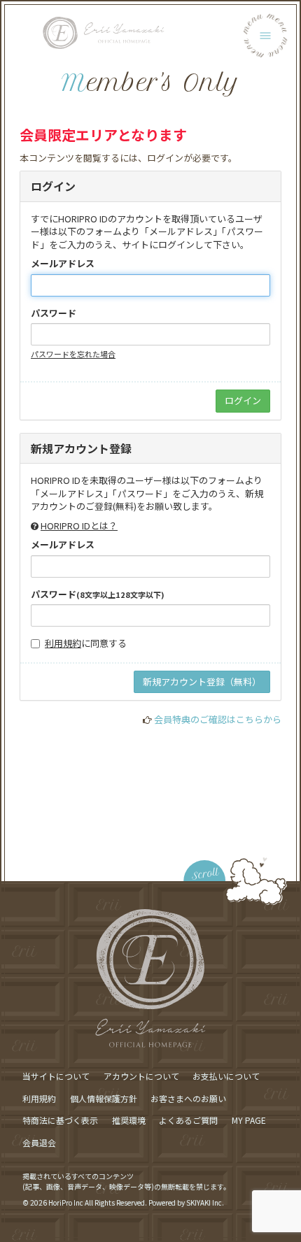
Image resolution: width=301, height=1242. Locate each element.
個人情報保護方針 (103, 1098)
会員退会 (39, 1142)
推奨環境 (129, 1120)
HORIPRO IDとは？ (79, 525)
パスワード (53, 313)
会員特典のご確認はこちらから (217, 719)
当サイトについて (56, 1076)
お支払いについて (226, 1076)
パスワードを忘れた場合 (73, 353)
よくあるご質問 (188, 1120)
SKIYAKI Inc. (205, 1202)
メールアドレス (62, 263)
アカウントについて (141, 1076)
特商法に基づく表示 (60, 1120)
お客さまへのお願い (188, 1098)
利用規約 (63, 643)
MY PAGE (249, 1120)
